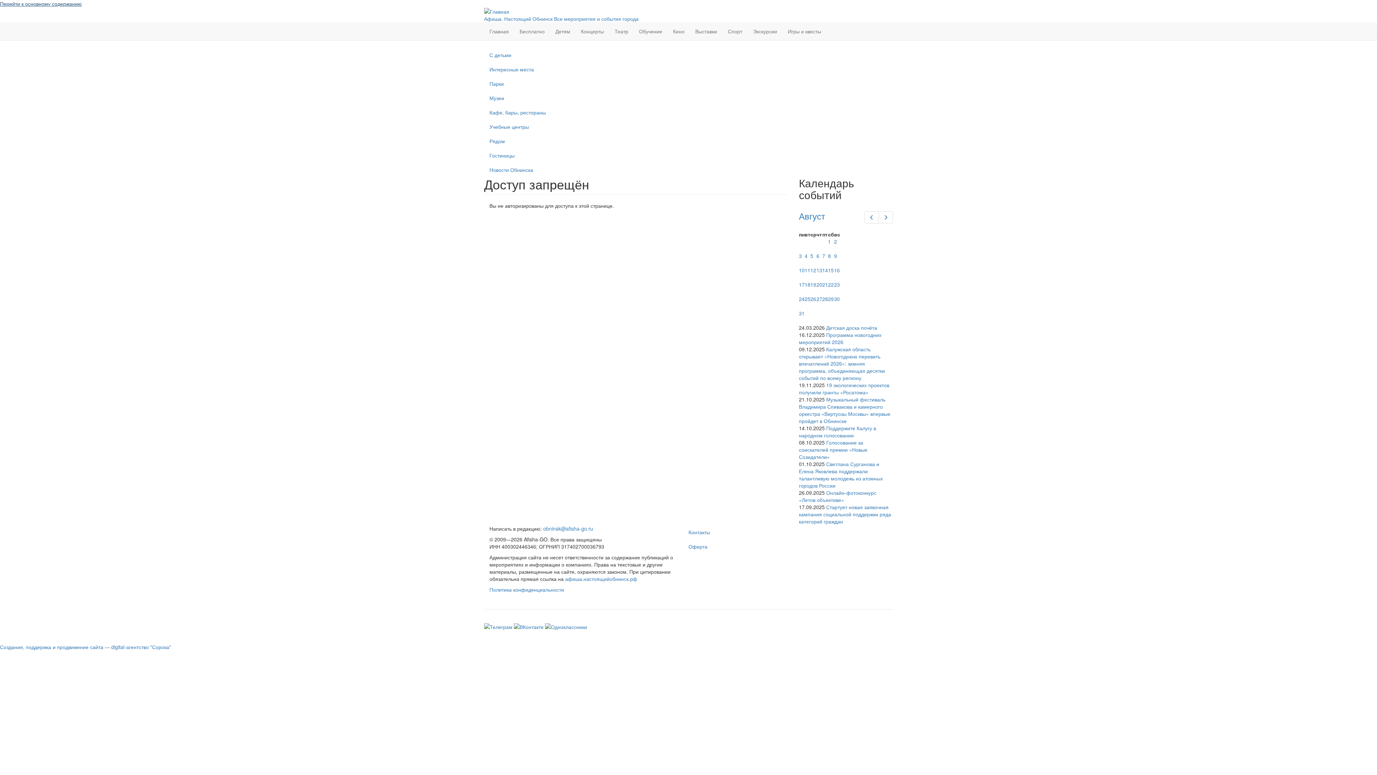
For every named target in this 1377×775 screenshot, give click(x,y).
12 (813, 270)
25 (807, 298)
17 (802, 284)
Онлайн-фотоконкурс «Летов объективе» (837, 496)
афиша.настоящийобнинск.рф (601, 578)
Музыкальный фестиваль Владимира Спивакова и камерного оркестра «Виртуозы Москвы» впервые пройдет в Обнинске (844, 410)
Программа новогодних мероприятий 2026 (840, 338)
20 (819, 284)
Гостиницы (502, 155)
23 (837, 284)
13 (819, 270)
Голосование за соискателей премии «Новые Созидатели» (833, 449)
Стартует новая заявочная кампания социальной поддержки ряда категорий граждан (845, 514)
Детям (562, 31)
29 (831, 298)
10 (802, 270)
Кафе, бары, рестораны (517, 112)
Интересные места (511, 69)
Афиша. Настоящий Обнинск (518, 18)
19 (813, 284)
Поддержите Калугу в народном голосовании (837, 431)
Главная (499, 31)
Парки (496, 83)
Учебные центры (509, 126)
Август (812, 216)
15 (831, 270)
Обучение (650, 31)
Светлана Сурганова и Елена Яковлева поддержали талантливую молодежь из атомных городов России (841, 474)
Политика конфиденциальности (526, 589)
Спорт (735, 31)
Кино (679, 31)
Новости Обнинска (511, 169)
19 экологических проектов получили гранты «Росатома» (844, 388)
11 (807, 270)
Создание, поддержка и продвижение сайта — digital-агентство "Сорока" (85, 646)
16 (837, 270)
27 (819, 298)
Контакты (699, 532)
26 (813, 298)
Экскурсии (765, 31)
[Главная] (496, 10)
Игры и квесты (804, 31)
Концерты (592, 31)
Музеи (496, 98)
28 (825, 298)
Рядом (497, 141)
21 (825, 284)
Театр (621, 31)
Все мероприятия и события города (596, 18)
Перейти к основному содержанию (41, 3)
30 (837, 298)
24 (802, 298)
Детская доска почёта (851, 327)
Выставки (706, 31)
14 (825, 270)
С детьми (500, 54)
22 (831, 284)
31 (802, 313)
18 (807, 284)
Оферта (698, 546)
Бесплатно (532, 31)
